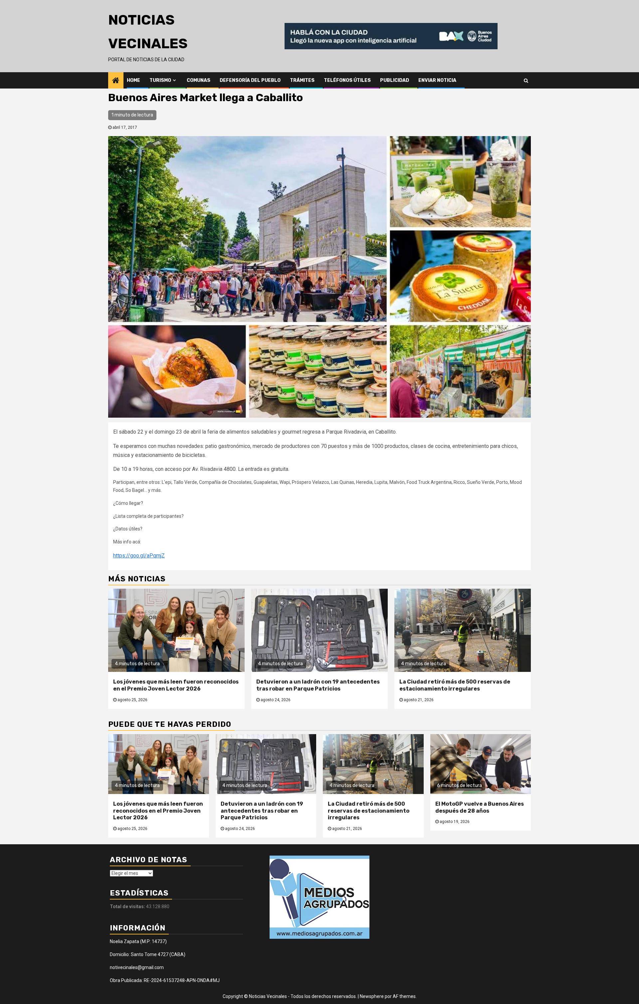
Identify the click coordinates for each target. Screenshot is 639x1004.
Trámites (302, 80)
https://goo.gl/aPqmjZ (139, 555)
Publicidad (394, 80)
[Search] (526, 80)
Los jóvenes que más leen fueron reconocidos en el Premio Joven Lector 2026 (176, 685)
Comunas (198, 80)
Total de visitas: (128, 906)
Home (133, 80)
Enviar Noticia (437, 80)
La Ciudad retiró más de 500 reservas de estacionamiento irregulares (454, 685)
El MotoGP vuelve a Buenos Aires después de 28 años (479, 807)
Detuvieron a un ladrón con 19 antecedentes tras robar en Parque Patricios (318, 685)
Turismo (160, 80)
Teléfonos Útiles (347, 80)
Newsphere (372, 996)
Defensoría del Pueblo (250, 80)
